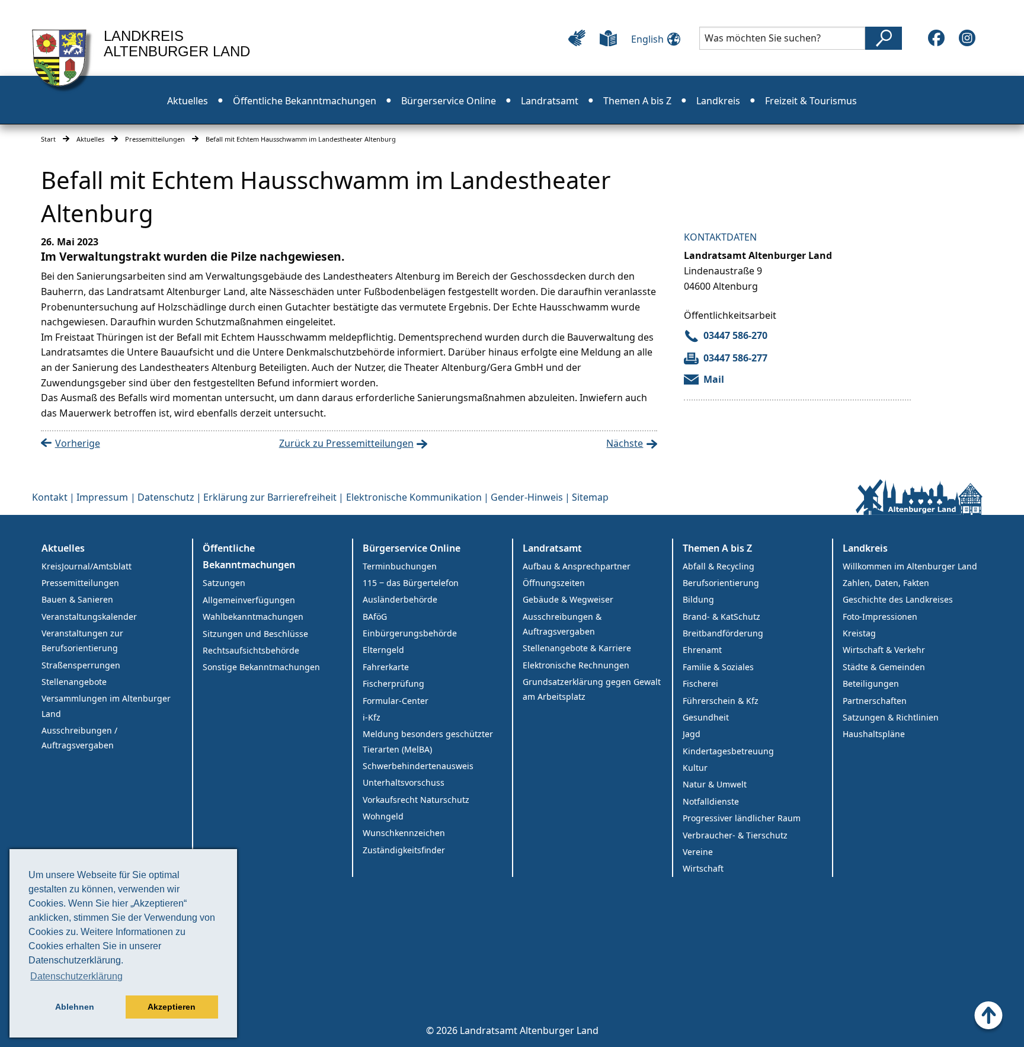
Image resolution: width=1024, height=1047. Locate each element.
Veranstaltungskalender (89, 616)
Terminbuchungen (400, 566)
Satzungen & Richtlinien (891, 717)
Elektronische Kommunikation (414, 497)
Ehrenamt (702, 649)
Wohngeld (383, 816)
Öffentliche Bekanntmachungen (249, 557)
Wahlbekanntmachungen (253, 616)
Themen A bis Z (717, 548)
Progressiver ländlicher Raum (742, 818)
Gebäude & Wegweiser (568, 599)
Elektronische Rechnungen (576, 665)
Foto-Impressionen (880, 616)
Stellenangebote (74, 681)
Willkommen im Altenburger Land (910, 566)
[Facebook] (936, 38)
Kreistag (859, 633)
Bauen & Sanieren (77, 599)
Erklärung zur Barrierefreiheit (270, 497)
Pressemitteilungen (155, 139)
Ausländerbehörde (400, 599)
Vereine (698, 851)
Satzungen (224, 582)
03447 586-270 (735, 335)
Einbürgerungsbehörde (410, 633)
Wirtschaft (703, 868)
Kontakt (50, 497)
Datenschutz (165, 497)
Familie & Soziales (718, 667)
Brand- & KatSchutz (721, 616)
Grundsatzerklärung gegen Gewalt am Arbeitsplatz (592, 689)
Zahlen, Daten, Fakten (886, 582)
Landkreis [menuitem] (718, 100)
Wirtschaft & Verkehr (884, 649)
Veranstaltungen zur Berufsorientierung (82, 640)
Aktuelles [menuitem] (187, 100)
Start (48, 139)
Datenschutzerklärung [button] (76, 976)
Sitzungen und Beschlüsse (255, 633)
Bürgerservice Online (411, 548)
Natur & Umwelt (715, 784)
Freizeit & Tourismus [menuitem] (811, 100)
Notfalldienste (711, 801)
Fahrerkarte (386, 667)
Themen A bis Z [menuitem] (637, 100)
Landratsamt (552, 548)
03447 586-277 (735, 357)
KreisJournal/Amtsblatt (86, 566)
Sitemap (590, 497)
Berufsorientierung (721, 582)
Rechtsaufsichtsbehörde (251, 650)
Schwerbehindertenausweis (418, 765)
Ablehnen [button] (74, 1006)
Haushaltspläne (874, 733)
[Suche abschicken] (883, 38)
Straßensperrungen (80, 665)
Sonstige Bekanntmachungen (261, 667)
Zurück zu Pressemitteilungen (346, 443)
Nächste (624, 443)
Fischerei (700, 683)
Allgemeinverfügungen (249, 600)
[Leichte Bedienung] (577, 38)
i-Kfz (371, 717)
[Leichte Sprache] (608, 38)
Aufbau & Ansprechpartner (577, 566)
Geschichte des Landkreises (898, 599)
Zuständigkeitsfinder (404, 850)
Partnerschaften (875, 700)
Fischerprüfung (393, 683)
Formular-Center (395, 700)
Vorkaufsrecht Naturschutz (416, 799)
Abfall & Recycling (718, 566)
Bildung (698, 599)
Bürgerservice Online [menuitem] (448, 100)
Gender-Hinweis (527, 497)
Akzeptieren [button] (172, 1006)
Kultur (695, 767)
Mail (713, 379)
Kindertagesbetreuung (728, 751)
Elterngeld (383, 649)
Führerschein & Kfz (721, 700)
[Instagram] (967, 38)
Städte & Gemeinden (884, 667)
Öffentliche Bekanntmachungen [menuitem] (304, 100)
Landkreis (865, 548)
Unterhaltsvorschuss (403, 782)
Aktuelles (90, 139)
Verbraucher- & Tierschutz (735, 835)
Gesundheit (706, 717)
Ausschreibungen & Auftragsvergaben (562, 624)
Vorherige (77, 443)
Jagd (691, 733)
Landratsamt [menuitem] (549, 100)
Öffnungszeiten (554, 582)
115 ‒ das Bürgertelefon (411, 582)
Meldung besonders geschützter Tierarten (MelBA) (428, 741)
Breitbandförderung (723, 633)
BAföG (375, 616)
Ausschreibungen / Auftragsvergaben (79, 738)
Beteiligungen (871, 683)
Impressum (102, 497)
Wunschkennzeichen (404, 832)
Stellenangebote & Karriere (577, 648)
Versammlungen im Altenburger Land (106, 706)
